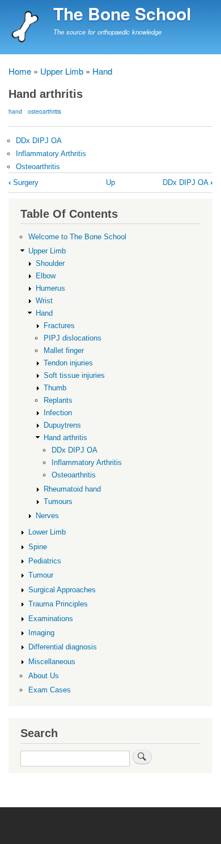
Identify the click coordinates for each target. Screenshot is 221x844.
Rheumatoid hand (72, 489)
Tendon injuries (68, 363)
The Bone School (122, 13)
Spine (37, 546)
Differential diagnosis (62, 647)
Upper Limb (61, 71)
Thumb (55, 388)
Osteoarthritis (38, 166)
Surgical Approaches (62, 589)
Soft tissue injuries (74, 375)
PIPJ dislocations (72, 338)
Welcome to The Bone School (77, 236)
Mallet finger (64, 350)
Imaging (41, 632)
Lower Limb (47, 532)
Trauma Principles (58, 604)
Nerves (47, 515)
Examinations (50, 618)
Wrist (44, 300)
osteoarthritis (44, 111)
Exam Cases (49, 690)
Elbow (46, 276)
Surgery (23, 182)
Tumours (58, 501)
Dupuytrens (62, 425)
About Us (43, 675)
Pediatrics (44, 561)
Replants (58, 400)
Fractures (59, 325)
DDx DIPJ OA (39, 140)
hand (15, 111)
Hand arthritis (65, 437)
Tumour (40, 575)
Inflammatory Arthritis (51, 153)
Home (19, 71)
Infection (58, 412)
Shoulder (50, 263)
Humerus (50, 288)
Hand (102, 71)
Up (110, 182)
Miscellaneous (51, 661)
